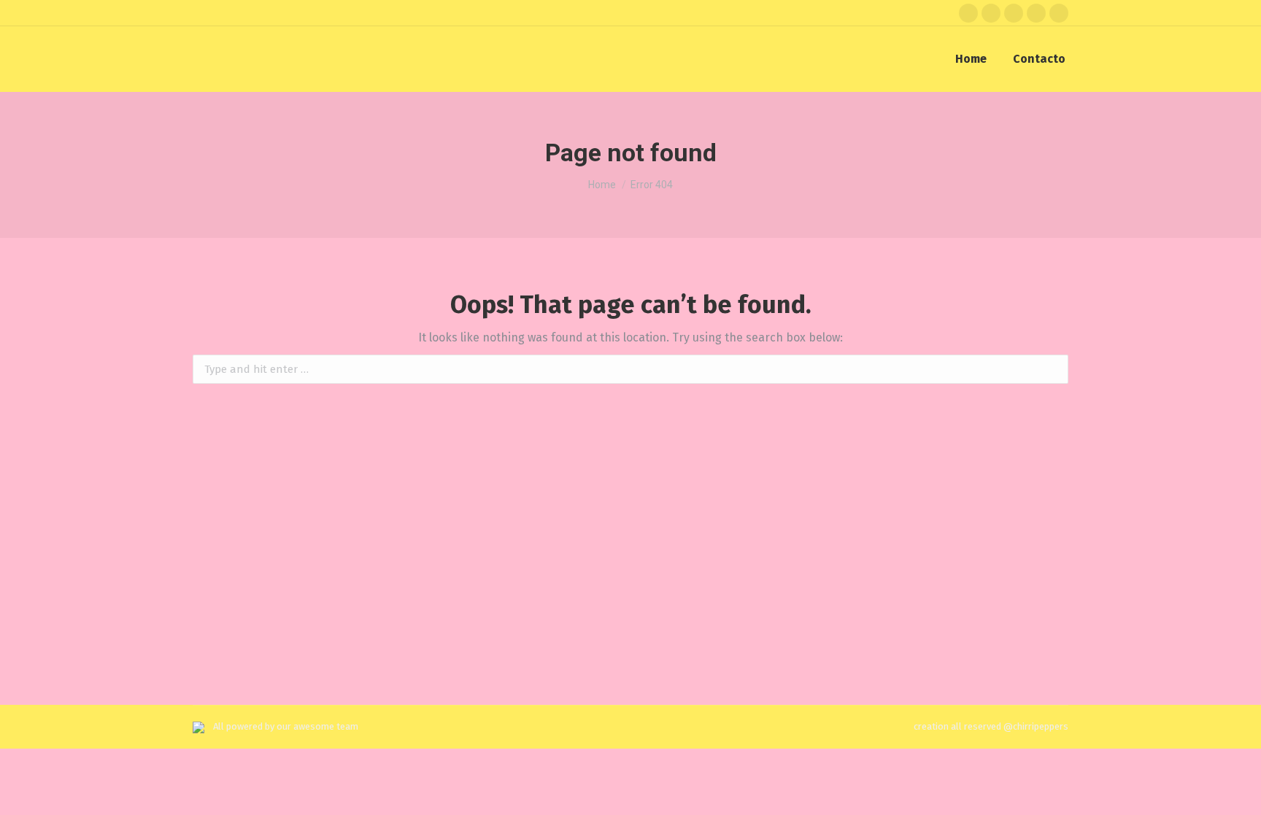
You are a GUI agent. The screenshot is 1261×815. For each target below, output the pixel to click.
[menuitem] (971, 59)
